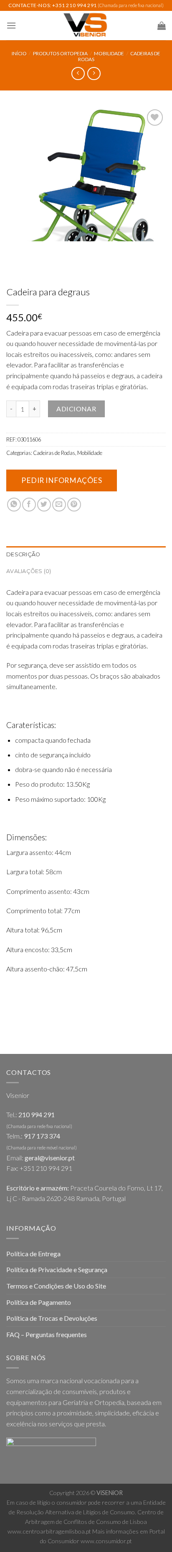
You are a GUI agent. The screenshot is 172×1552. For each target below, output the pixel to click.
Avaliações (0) (28, 571)
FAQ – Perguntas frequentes (46, 1334)
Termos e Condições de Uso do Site (56, 1286)
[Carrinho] (161, 25)
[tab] (86, 554)
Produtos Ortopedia (60, 53)
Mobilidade (109, 53)
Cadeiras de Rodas (54, 452)
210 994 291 (36, 1114)
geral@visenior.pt (50, 1158)
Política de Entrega (33, 1254)
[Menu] (11, 25)
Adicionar (76, 409)
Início (19, 53)
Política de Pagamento (38, 1302)
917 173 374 (42, 1136)
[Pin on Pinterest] (74, 504)
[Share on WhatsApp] (14, 504)
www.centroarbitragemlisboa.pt (49, 1531)
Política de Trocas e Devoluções (51, 1318)
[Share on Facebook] (29, 504)
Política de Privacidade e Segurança (56, 1269)
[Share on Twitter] (44, 504)
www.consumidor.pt (106, 1540)
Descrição (23, 554)
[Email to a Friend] (59, 504)
